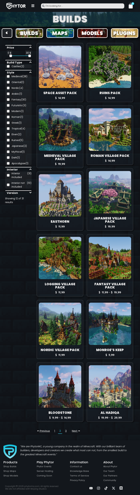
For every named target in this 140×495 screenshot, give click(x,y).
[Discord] (121, 488)
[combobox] (82, 6)
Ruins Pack (110, 93)
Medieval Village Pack (60, 157)
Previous (44, 431)
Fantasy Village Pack (109, 286)
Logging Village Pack (60, 286)
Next (75, 431)
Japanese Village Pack (110, 220)
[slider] (10, 56)
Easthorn (60, 221)
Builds (29, 33)
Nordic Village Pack (60, 350)
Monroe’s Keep (110, 350)
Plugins (124, 33)
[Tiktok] (106, 488)
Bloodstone (60, 412)
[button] (33, 6)
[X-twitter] (113, 488)
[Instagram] (98, 488)
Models (92, 33)
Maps (60, 33)
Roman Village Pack (110, 155)
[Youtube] (91, 488)
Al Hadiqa (110, 412)
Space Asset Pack (60, 93)
